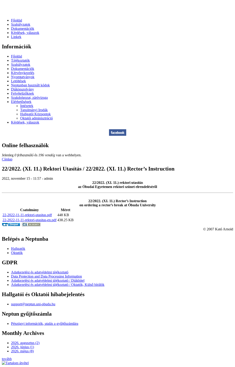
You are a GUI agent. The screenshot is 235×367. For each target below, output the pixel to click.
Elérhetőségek (21, 102)
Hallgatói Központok (35, 114)
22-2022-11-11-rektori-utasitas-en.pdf (29, 220)
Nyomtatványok (22, 77)
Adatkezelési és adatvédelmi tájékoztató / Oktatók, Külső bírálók (57, 285)
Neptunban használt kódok (30, 85)
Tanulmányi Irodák (34, 110)
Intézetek (26, 106)
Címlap (7, 159)
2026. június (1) (22, 347)
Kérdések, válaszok (25, 33)
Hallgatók (18, 249)
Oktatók (17, 253)
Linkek (16, 37)
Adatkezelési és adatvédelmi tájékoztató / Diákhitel (47, 280)
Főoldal (16, 20)
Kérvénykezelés (22, 73)
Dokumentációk (22, 28)
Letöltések (18, 81)
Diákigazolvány (22, 89)
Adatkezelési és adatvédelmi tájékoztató (39, 272)
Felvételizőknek (22, 93)
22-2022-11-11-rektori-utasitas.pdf (27, 215)
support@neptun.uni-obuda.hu (33, 304)
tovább (7, 359)
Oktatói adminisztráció (36, 118)
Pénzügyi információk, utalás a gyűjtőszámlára (44, 324)
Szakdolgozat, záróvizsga (29, 97)
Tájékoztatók (20, 60)
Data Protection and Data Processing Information (46, 276)
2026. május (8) (22, 351)
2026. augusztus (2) (25, 343)
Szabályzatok (20, 24)
